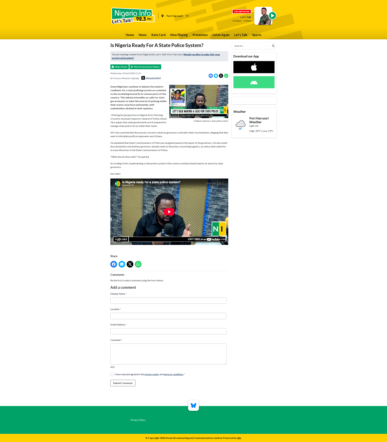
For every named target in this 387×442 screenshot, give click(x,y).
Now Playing (179, 35)
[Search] (273, 46)
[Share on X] (221, 76)
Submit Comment (123, 383)
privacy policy (152, 374)
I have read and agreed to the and (150, 374)
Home (130, 35)
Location (115, 309)
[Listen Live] (272, 15)
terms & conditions (173, 374)
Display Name (118, 293)
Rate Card (158, 35)
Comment (116, 339)
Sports (256, 35)
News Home (121, 66)
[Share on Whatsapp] (226, 76)
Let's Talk (240, 35)
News (142, 35)
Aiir (239, 437)
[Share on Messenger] (216, 76)
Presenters (200, 35)
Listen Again (221, 35)
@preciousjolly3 (153, 78)
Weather (239, 111)
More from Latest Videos (147, 66)
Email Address (118, 324)
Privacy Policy (138, 419)
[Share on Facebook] (211, 76)
